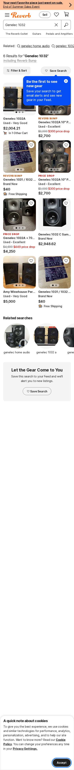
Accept (62, 762)
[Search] (66, 25)
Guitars (36, 33)
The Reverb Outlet (17, 33)
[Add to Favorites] (31, 145)
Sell (44, 14)
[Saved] (56, 14)
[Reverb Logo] (21, 15)
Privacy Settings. (25, 748)
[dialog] (37, 743)
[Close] (56, 25)
